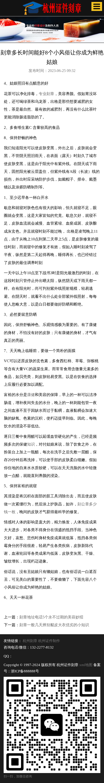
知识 (31, 444)
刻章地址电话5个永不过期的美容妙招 (51, 617)
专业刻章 (46, 94)
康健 (31, 395)
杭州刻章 (30, 641)
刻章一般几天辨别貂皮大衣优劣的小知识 (54, 625)
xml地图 (85, 665)
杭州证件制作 (49, 641)
